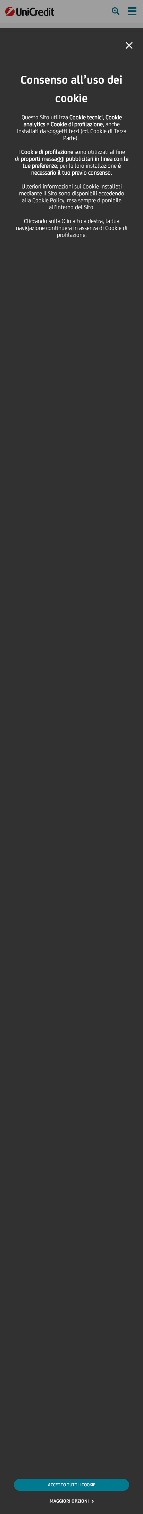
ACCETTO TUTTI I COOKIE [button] (71, 1484)
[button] (129, 45)
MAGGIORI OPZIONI (69, 1501)
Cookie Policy (48, 200)
